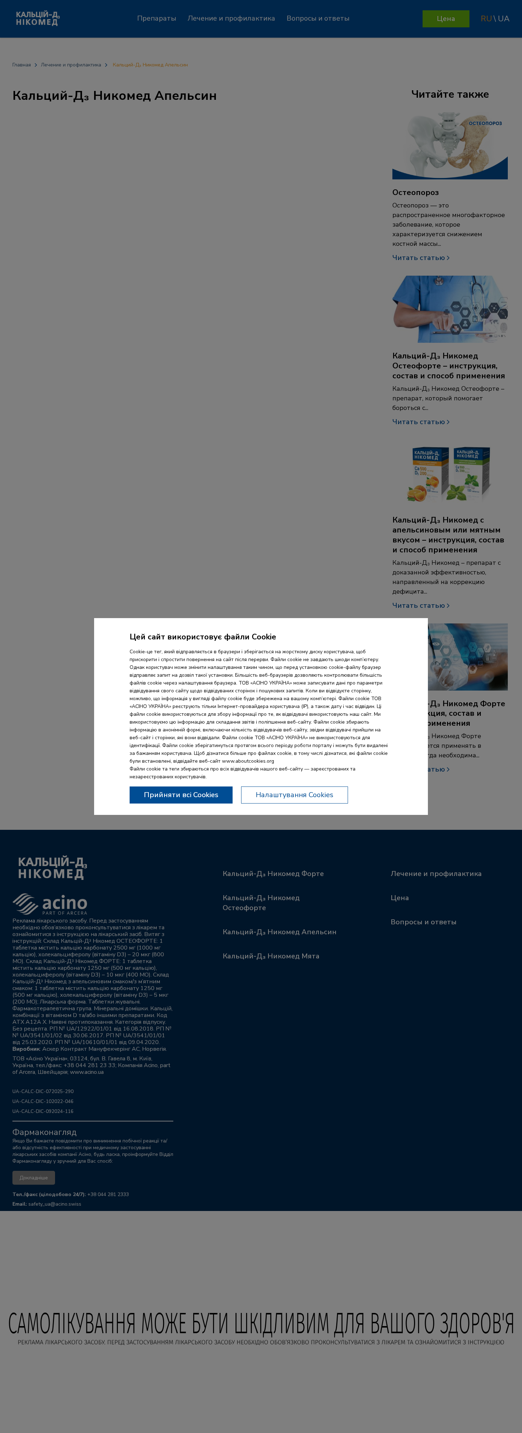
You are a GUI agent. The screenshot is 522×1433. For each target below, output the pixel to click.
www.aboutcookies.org (248, 761)
